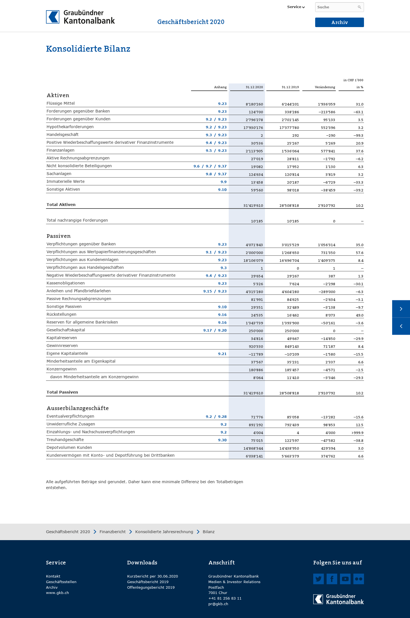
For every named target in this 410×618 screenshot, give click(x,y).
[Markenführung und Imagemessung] (401, 326)
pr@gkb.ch (218, 604)
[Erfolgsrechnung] (401, 309)
